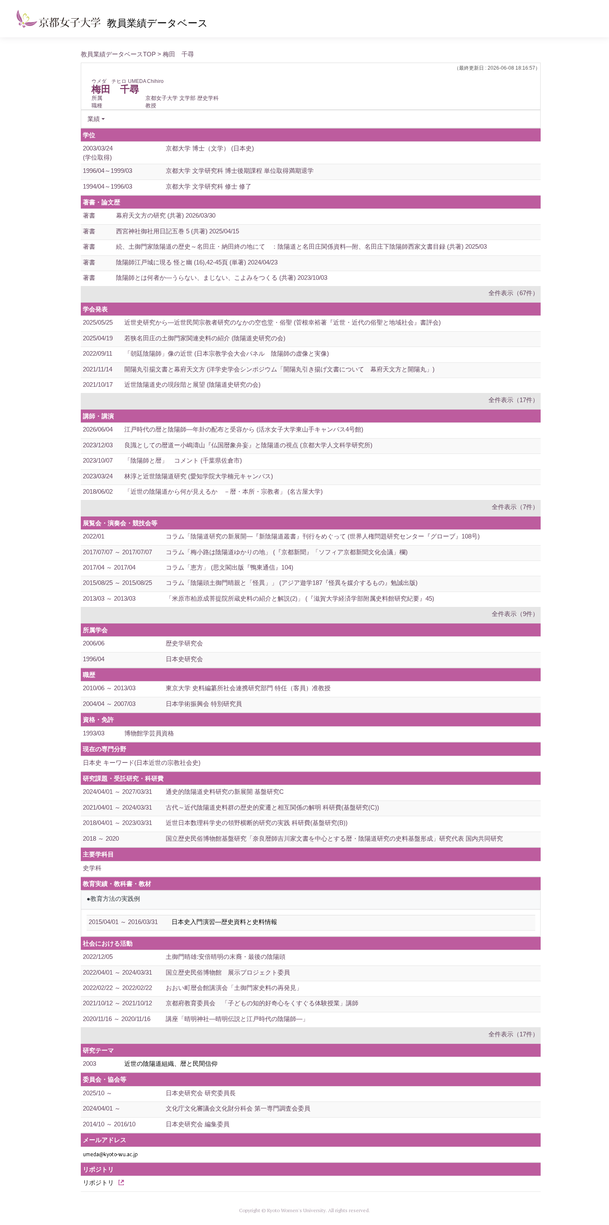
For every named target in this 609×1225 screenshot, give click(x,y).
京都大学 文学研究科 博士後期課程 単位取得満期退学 (240, 170)
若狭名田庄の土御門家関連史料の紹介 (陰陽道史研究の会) (204, 338)
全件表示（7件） (515, 506)
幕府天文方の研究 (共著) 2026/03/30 (165, 215)
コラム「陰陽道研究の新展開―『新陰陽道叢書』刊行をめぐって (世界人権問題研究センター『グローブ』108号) (323, 536)
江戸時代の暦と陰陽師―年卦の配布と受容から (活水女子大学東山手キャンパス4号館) (243, 429)
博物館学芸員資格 (149, 733)
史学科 (92, 867)
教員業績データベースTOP (118, 54)
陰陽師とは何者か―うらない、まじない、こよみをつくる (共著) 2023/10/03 (221, 277)
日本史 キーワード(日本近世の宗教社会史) (142, 762)
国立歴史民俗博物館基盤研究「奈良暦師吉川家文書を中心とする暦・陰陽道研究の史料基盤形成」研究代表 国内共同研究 (334, 838)
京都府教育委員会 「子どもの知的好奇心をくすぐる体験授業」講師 (262, 1003)
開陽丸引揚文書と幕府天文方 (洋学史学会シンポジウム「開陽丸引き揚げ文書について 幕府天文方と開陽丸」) (279, 369)
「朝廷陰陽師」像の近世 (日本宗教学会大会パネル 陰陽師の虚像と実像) (226, 353)
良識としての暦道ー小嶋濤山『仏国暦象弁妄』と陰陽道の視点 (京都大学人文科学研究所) (248, 445)
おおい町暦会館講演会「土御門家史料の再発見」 (234, 987)
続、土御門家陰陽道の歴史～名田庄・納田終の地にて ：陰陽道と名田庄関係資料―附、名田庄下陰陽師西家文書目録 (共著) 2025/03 (301, 246)
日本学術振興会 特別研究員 (204, 703)
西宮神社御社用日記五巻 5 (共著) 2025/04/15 (177, 231)
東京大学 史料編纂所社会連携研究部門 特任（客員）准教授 (248, 687)
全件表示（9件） (515, 613)
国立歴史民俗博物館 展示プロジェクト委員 (228, 972)
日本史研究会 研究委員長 (201, 1092)
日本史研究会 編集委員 (198, 1124)
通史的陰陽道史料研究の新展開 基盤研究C (225, 791)
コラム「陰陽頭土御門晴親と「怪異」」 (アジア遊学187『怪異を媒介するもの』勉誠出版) (292, 582)
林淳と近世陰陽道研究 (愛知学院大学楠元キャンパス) (198, 476)
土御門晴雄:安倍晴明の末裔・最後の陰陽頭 (225, 956)
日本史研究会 (184, 658)
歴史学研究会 (184, 643)
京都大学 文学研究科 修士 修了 (208, 186)
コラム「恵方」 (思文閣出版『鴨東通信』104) (229, 567)
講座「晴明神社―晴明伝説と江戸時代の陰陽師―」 (237, 1018)
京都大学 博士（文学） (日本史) (210, 148)
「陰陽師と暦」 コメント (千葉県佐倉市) (183, 460)
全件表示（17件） (513, 399)
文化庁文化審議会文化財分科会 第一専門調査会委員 (238, 1108)
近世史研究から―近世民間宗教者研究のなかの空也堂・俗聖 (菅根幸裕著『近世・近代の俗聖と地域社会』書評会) (282, 322)
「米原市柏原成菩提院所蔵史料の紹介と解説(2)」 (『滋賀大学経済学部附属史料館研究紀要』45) (300, 598)
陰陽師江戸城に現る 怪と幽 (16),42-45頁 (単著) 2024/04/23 (197, 262)
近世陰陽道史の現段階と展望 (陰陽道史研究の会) (192, 384)
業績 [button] (93, 118)
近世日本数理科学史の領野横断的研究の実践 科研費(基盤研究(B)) (257, 822)
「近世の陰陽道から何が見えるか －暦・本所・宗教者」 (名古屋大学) (223, 491)
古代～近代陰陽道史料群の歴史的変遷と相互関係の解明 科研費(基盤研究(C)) (272, 807)
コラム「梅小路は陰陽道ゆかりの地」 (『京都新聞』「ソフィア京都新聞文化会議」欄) (287, 551)
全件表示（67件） (513, 292)
